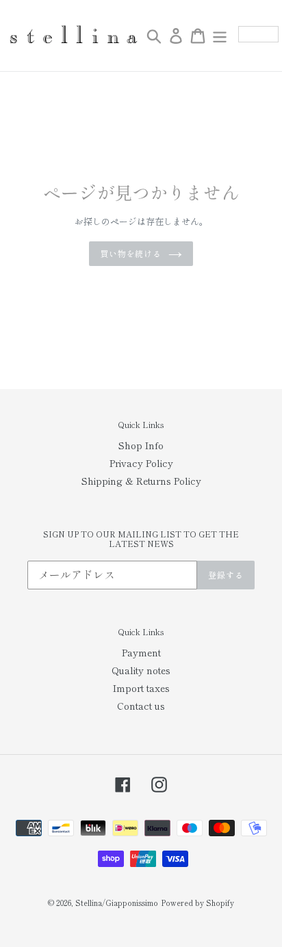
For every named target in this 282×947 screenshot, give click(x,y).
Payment (141, 652)
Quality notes (141, 670)
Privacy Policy (141, 463)
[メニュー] (220, 36)
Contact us (141, 705)
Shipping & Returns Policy (141, 481)
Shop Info (141, 445)
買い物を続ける (131, 253)
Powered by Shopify (197, 902)
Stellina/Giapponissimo (116, 902)
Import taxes (141, 688)
